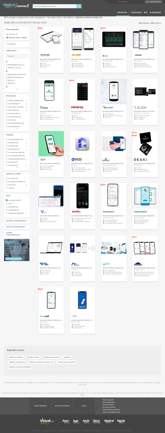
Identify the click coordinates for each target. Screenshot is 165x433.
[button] (17, 50)
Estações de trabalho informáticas (20, 367)
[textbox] (55, 6)
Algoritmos (67, 357)
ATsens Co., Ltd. (14, 68)
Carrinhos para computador (66, 362)
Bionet (11, 80)
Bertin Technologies (15, 77)
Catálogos (136, 12)
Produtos (122, 12)
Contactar (114, 30)
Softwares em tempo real (17, 362)
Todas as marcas (108, 400)
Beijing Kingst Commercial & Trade (18, 74)
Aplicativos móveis (33, 357)
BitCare (11, 83)
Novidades (12, 44)
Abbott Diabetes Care (16, 65)
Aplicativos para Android (51, 357)
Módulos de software (16, 357)
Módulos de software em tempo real (41, 362)
